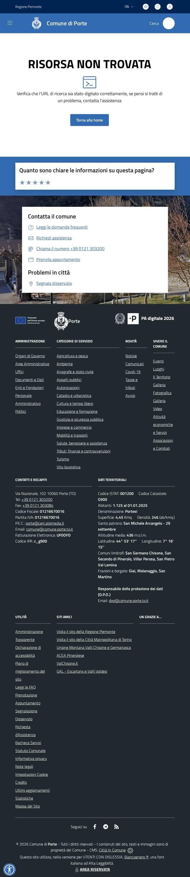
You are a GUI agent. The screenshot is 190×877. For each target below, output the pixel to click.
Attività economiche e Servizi (163, 424)
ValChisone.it (67, 663)
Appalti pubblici (69, 380)
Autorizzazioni (68, 388)
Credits (21, 782)
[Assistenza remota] (130, 850)
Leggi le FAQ (25, 687)
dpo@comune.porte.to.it (128, 601)
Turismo (63, 459)
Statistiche (24, 798)
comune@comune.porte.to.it (49, 529)
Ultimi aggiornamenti (32, 790)
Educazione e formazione (77, 411)
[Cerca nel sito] (169, 23)
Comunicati (134, 364)
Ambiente (65, 364)
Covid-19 (133, 372)
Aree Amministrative (32, 364)
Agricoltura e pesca (72, 356)
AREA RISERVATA (95, 869)
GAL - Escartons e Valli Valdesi (82, 671)
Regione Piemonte (28, 6)
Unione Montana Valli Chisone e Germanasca (94, 647)
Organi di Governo (30, 356)
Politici (20, 411)
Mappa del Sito (27, 806)
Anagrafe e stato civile (75, 372)
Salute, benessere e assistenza (82, 443)
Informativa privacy (31, 758)
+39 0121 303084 (38, 505)
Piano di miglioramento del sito (30, 671)
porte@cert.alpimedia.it (45, 523)
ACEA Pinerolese (70, 655)
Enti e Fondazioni (29, 388)
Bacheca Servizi (28, 743)
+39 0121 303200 (37, 499)
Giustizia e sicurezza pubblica (80, 419)
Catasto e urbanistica (74, 395)
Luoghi (158, 369)
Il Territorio (161, 377)
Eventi (158, 361)
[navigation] (10, 23)
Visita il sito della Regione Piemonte (86, 632)
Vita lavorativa (68, 467)
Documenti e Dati (29, 380)
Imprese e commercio (74, 427)
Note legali (24, 766)
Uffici (19, 372)
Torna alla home (89, 120)
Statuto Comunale (30, 751)
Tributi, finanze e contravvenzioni (83, 451)
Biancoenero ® (136, 857)
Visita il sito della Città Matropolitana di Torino (94, 639)
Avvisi (130, 395)
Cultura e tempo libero (75, 403)
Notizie (131, 356)
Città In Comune (112, 850)
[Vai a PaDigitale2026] (144, 318)
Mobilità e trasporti (72, 435)
